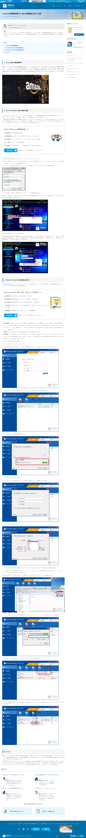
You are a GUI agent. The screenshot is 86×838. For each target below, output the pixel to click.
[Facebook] (19, 829)
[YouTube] (27, 829)
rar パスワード (71, 65)
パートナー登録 (75, 823)
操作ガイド (21, 823)
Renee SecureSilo (6, 284)
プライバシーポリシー (52, 823)
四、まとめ (7, 52)
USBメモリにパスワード (74, 71)
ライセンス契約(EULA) (41, 823)
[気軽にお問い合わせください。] (17, 809)
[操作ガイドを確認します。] (49, 809)
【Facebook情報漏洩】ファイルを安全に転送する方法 (47, 774)
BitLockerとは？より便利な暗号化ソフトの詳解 (13, 774)
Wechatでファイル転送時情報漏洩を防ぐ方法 (12, 788)
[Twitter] (23, 829)
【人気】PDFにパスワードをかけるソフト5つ (45, 788)
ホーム (8, 823)
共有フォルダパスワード (73, 68)
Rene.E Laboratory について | (65, 823)
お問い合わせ (28, 823)
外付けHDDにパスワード (74, 74)
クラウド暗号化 (71, 77)
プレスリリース (14, 823)
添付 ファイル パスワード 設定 (75, 63)
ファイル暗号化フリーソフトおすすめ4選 (75, 59)
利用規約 (33, 823)
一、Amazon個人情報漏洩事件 (11, 45)
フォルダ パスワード (73, 55)
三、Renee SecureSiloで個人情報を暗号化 (14, 50)
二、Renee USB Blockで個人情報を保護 (13, 47)
